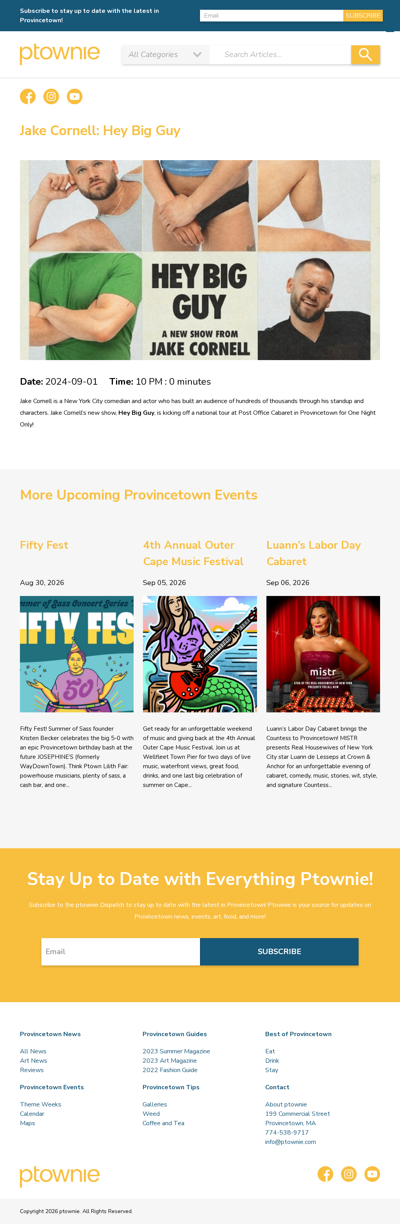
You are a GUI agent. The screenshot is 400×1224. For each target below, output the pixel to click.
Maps (27, 1123)
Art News (33, 1060)
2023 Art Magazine (170, 1060)
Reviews (32, 1070)
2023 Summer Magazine (176, 1051)
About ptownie (286, 1104)
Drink (272, 1060)
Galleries (155, 1104)
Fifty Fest (44, 545)
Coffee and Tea (163, 1123)
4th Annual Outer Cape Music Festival (193, 553)
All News (33, 1051)
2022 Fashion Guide (170, 1070)
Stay (271, 1070)
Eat (270, 1051)
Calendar (32, 1114)
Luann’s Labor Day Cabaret (313, 553)
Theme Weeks (40, 1104)
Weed (151, 1114)
